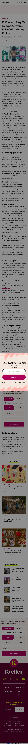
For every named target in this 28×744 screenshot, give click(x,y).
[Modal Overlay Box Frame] (14, 372)
